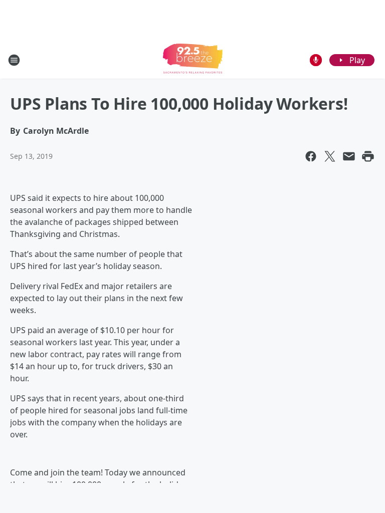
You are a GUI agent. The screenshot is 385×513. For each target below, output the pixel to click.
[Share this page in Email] (349, 156)
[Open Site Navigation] (14, 60)
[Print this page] (368, 156)
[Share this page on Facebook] (311, 156)
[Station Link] (193, 60)
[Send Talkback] (316, 60)
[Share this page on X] (330, 156)
